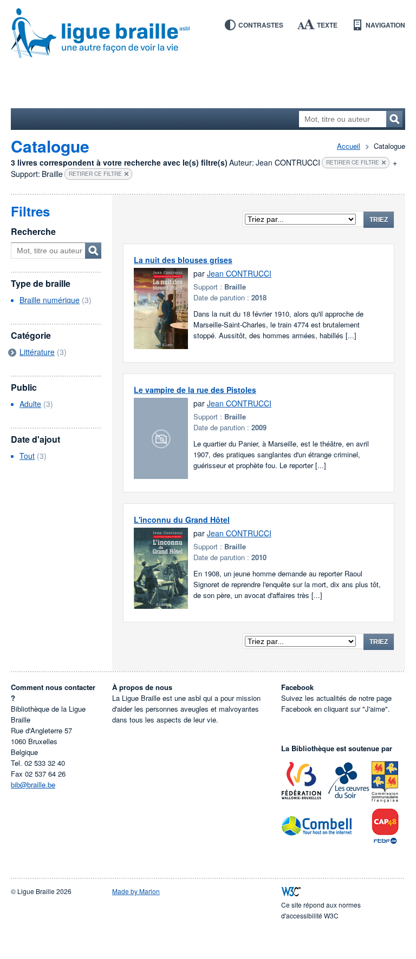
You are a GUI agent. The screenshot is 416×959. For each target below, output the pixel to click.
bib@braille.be (33, 784)
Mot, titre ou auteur (93, 250)
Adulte (30, 403)
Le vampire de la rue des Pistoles (195, 389)
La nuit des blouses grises (183, 259)
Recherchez (394, 119)
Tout (27, 455)
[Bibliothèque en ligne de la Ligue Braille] (208, 33)
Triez (378, 220)
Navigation (385, 25)
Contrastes (260, 25)
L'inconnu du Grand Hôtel (182, 519)
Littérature (37, 351)
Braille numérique (50, 299)
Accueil (348, 146)
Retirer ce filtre (352, 162)
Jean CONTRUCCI (239, 273)
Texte (327, 25)
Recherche (33, 231)
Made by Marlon (136, 891)
